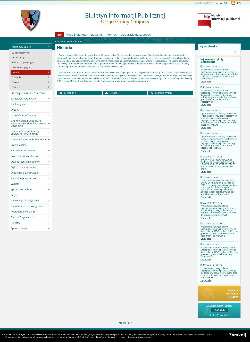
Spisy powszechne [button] (21, 189)
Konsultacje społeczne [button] (23, 178)
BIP (59, 34)
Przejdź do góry (125, 322)
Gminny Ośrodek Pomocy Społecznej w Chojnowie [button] (25, 132)
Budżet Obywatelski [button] (22, 217)
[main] (125, 68)
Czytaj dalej (206, 81)
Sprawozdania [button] (19, 228)
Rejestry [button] (15, 222)
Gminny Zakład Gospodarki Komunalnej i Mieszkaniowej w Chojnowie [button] (28, 123)
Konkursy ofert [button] (19, 104)
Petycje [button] (15, 195)
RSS (238, 3)
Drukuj (113, 92)
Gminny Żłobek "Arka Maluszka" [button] (29, 139)
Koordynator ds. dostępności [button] (27, 206)
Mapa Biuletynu (76, 34)
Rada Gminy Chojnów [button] (23, 150)
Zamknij (237, 335)
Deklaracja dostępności (136, 34)
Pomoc (111, 34)
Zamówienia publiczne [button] (24, 98)
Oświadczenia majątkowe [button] (25, 161)
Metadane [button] (70, 92)
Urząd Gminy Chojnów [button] (23, 115)
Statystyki (96, 34)
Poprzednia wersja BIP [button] (23, 211)
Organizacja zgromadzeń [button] (25, 172)
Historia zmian (163, 92)
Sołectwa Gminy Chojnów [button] (25, 156)
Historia (78, 41)
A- (217, 3)
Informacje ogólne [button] (21, 46)
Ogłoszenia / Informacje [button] (24, 167)
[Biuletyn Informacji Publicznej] (219, 27)
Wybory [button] (15, 183)
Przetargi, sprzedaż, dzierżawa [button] (28, 93)
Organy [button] (15, 109)
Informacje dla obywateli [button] (25, 200)
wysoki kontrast (203, 3)
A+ (225, 3)
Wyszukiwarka (208, 46)
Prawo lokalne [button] (19, 145)
